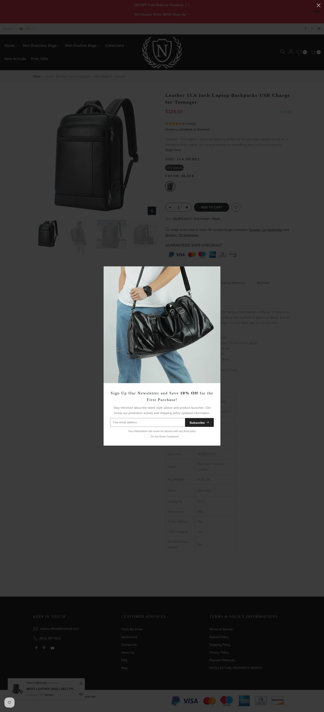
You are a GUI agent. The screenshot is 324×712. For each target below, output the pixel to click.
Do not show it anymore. (165, 436)
